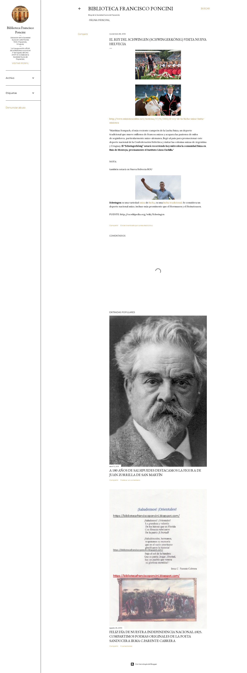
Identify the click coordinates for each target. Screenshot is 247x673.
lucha (152, 202)
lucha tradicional (172, 202)
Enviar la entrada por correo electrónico (136, 225)
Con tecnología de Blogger (146, 664)
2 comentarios (126, 646)
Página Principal (99, 20)
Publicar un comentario (130, 480)
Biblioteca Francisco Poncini (130, 8)
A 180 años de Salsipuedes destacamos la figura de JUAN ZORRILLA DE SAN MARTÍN (155, 472)
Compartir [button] (83, 34)
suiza (142, 202)
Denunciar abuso (15, 107)
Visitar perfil (20, 63)
